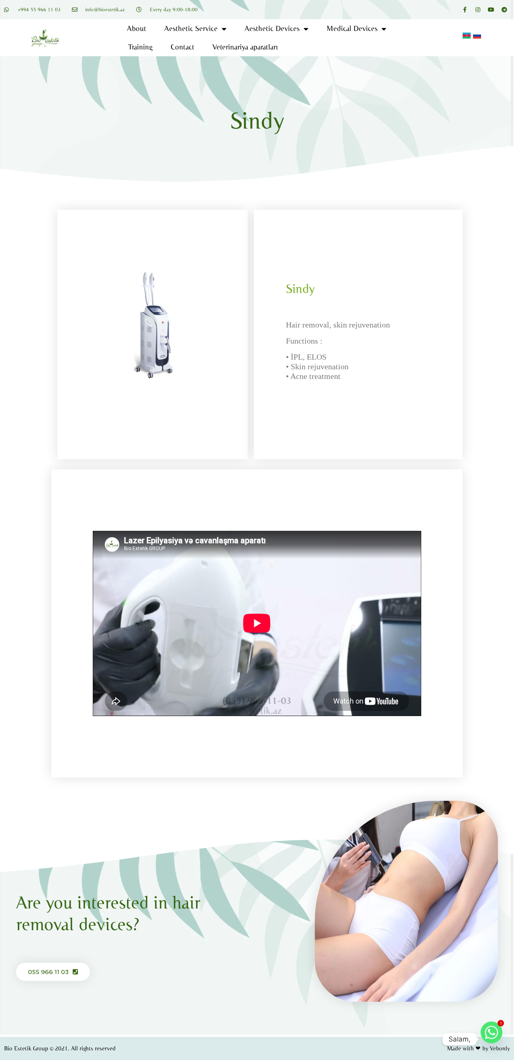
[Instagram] (477, 9)
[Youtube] (491, 9)
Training (140, 46)
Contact (182, 46)
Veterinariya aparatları (245, 46)
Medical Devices (351, 28)
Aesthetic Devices (272, 28)
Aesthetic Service (191, 28)
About (136, 28)
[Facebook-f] (464, 9)
